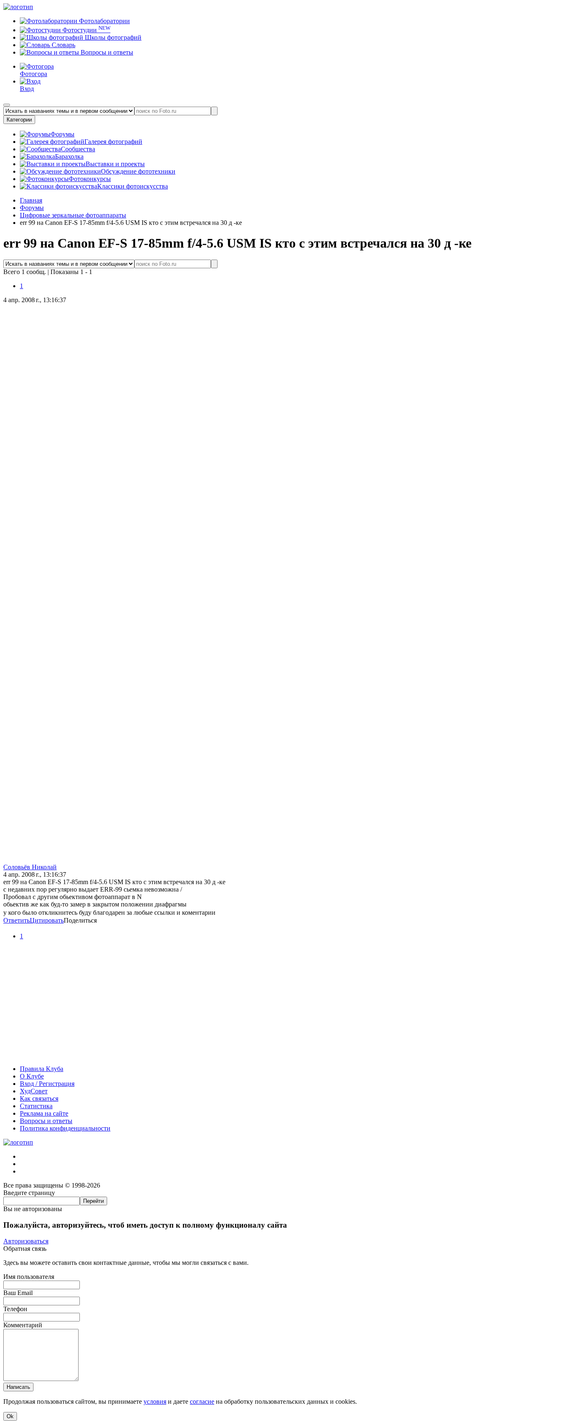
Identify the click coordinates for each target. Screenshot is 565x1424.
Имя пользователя (28, 1276)
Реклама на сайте (44, 1113)
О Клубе (32, 1076)
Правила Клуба (41, 1068)
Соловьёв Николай (30, 867)
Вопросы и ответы (106, 52)
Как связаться (39, 1098)
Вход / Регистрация (47, 1083)
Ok (10, 1416)
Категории (19, 120)
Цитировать (47, 920)
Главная (31, 200)
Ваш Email (18, 1292)
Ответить (16, 920)
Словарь (62, 44)
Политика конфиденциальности (65, 1128)
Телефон (15, 1308)
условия (155, 1401)
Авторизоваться (25, 1241)
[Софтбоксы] (282, 1054)
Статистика (36, 1105)
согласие (202, 1401)
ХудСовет (34, 1091)
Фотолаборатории (103, 20)
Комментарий (22, 1325)
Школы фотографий (112, 37)
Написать (18, 1387)
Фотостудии (85, 29)
